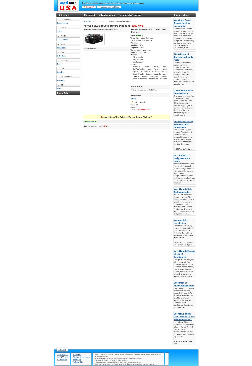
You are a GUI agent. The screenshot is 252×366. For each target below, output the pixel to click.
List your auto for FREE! (110, 7)
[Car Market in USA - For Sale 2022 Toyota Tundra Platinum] (94, 39)
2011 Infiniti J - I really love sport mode (182, 158)
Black (59, 88)
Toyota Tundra (62, 39)
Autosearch (64, 15)
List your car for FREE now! (62, 355)
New (59, 64)
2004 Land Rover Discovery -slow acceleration (182, 23)
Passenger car (62, 23)
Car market (89, 14)
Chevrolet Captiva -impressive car (183, 92)
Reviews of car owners (130, 14)
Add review (62, 359)
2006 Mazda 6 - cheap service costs (184, 284)
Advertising (77, 359)
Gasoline (60, 72)
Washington (61, 47)
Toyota (59, 31)
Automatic (61, 80)
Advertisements (107, 14)
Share (133, 98)
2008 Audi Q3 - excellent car (181, 222)
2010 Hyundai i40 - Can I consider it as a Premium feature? (184, 316)
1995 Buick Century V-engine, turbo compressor (183, 124)
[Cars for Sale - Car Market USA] (68, 12)
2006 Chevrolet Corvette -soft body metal (183, 57)
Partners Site (78, 362)
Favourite (90, 7)
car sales (62, 349)
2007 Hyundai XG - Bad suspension (183, 191)
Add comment (90, 121)
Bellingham (61, 55)
